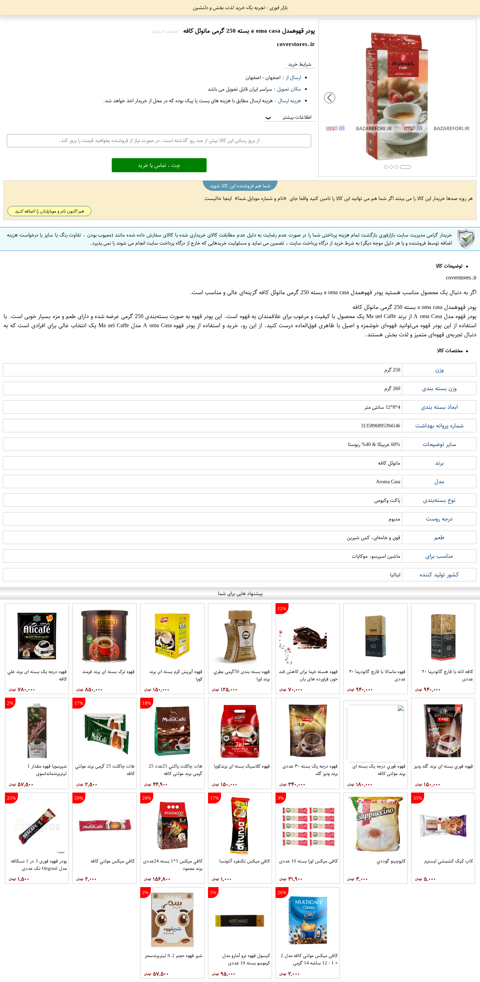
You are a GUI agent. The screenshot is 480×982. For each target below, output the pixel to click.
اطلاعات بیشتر (288, 117)
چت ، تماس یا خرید (159, 165)
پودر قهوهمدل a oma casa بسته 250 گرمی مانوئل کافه (321, 292)
